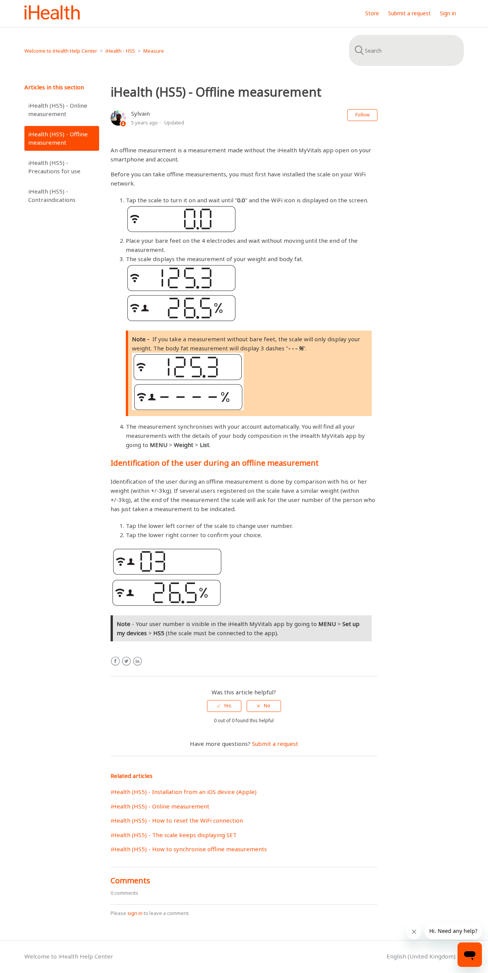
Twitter (126, 661)
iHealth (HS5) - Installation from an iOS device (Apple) (184, 792)
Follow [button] (362, 114)
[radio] (224, 706)
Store (372, 13)
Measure (153, 50)
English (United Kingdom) (422, 956)
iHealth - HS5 (120, 50)
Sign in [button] (448, 13)
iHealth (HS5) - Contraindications (51, 195)
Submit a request (409, 13)
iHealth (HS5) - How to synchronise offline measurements (189, 849)
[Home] (52, 17)
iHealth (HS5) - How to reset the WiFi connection (177, 820)
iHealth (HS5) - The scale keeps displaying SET (174, 835)
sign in (135, 913)
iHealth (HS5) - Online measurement (57, 110)
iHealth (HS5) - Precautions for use (54, 167)
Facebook (115, 661)
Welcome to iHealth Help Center (60, 50)
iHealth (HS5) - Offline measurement (58, 138)
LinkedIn (137, 661)
